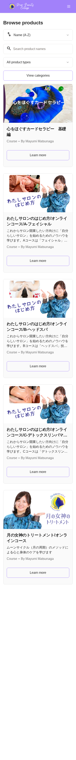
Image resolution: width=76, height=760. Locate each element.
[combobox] (38, 35)
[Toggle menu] (69, 6)
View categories (38, 75)
